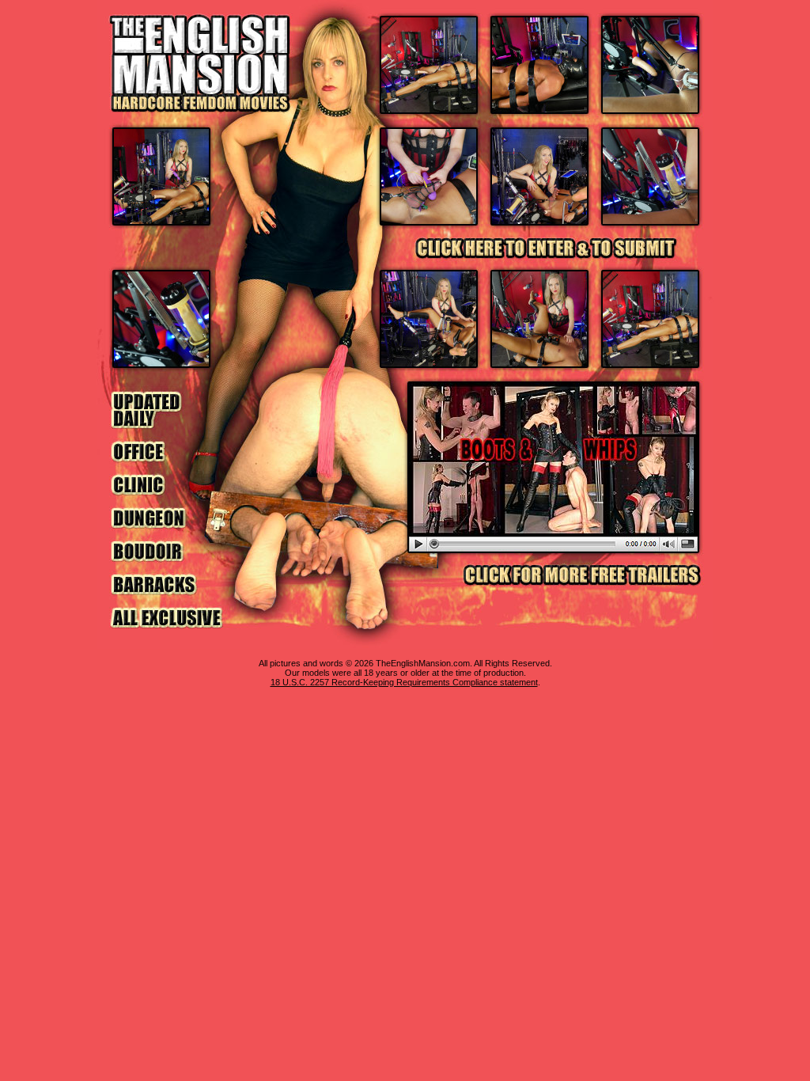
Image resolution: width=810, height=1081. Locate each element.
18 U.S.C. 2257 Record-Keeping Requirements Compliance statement (404, 682)
